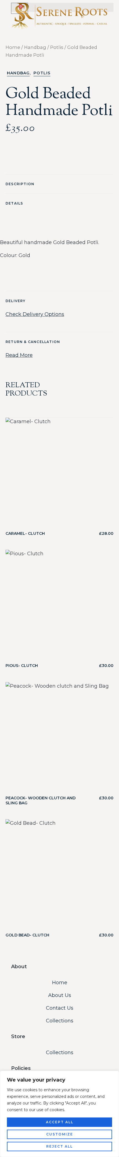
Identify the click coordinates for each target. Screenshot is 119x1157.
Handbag (35, 47)
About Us (59, 995)
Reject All (59, 1146)
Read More (19, 355)
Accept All (59, 1122)
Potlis (56, 47)
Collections (59, 1021)
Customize (59, 1134)
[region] (59, 1114)
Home (13, 47)
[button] (62, 7)
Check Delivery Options (35, 314)
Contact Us (59, 1008)
